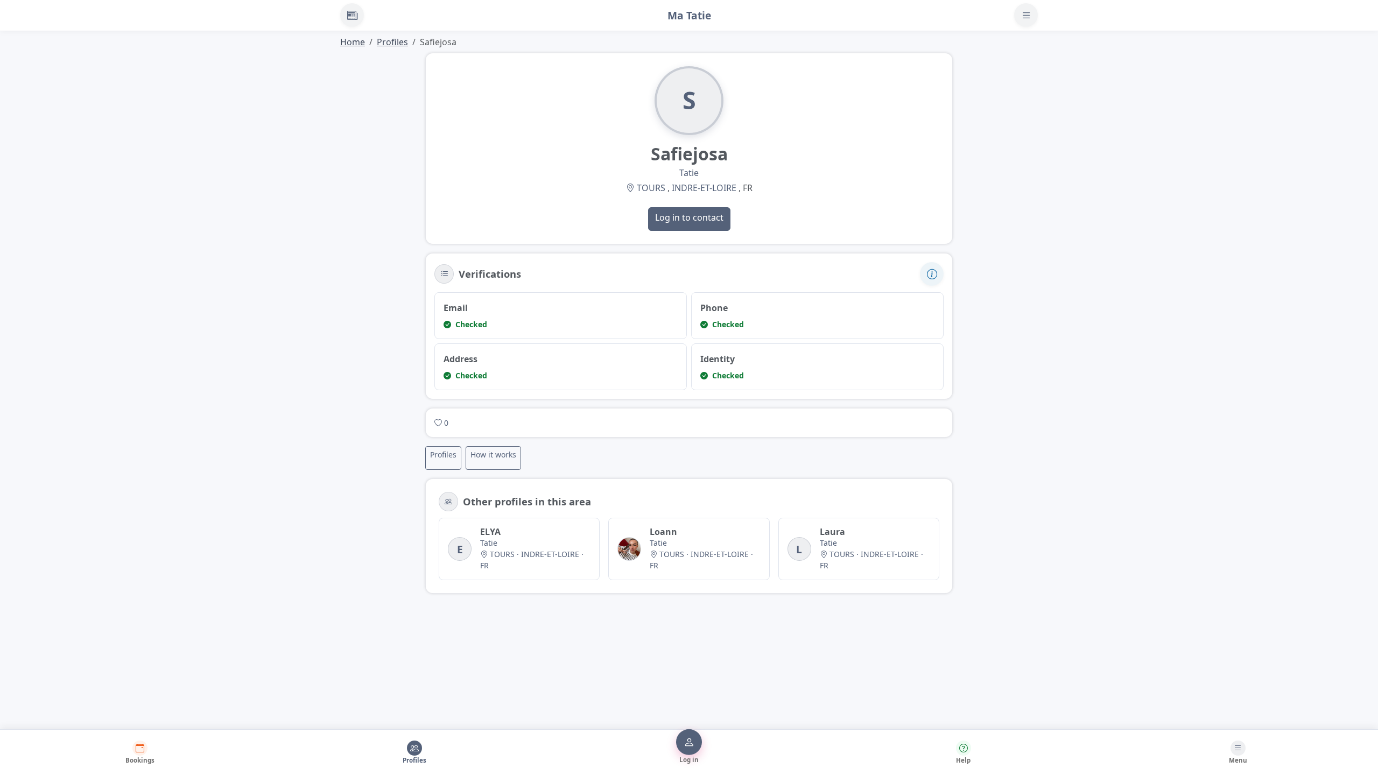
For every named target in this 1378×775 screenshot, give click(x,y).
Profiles (392, 42)
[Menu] (1026, 15)
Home (352, 42)
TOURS (651, 188)
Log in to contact (689, 217)
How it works (493, 454)
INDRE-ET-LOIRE (704, 188)
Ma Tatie (689, 15)
